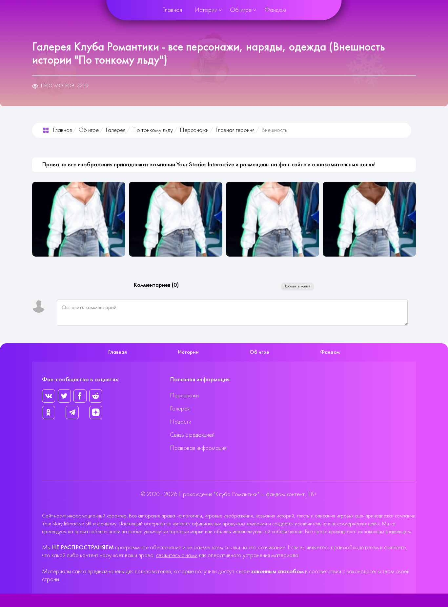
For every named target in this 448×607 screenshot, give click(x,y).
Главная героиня (235, 130)
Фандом (275, 10)
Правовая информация (198, 448)
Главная (172, 10)
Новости (180, 422)
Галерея (115, 130)
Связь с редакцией (192, 435)
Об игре (241, 10)
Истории (205, 10)
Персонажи (194, 130)
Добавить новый (297, 286)
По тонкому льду (152, 130)
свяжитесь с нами (176, 556)
